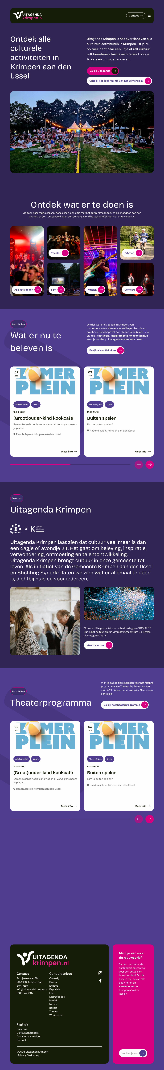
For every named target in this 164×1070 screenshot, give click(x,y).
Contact (134, 15)
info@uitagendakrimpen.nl (32, 989)
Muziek (53, 1000)
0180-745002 (25, 993)
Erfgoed (53, 985)
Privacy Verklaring (28, 1055)
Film (51, 993)
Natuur (53, 1004)
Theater (53, 1011)
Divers (53, 982)
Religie (53, 1007)
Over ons (22, 1029)
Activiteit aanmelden (29, 1036)
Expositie (54, 989)
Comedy (54, 978)
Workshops (55, 1015)
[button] (139, 464)
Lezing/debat (57, 996)
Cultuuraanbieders (28, 1032)
